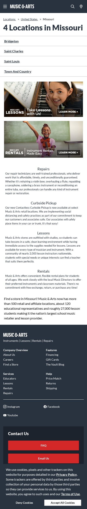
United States (29, 19)
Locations (9, 19)
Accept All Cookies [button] (63, 502)
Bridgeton (11, 41)
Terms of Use (70, 494)
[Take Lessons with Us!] (43, 101)
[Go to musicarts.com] (22, 6)
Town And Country (17, 71)
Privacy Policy (66, 474)
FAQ (43, 445)
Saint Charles (13, 51)
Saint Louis (12, 61)
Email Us (43, 458)
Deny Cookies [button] (24, 502)
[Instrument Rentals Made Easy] (43, 141)
